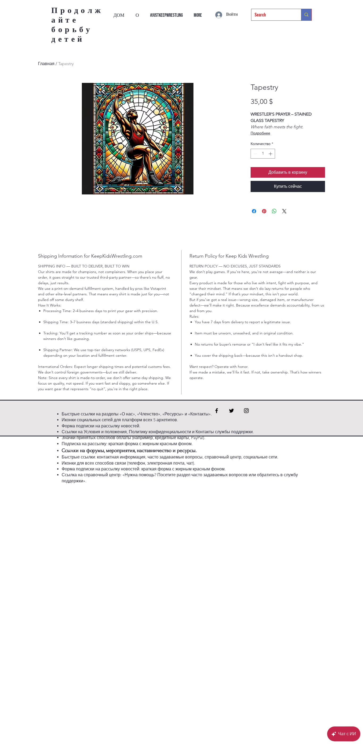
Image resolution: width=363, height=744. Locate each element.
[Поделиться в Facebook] (254, 211)
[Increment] (271, 153)
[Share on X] (284, 211)
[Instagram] (246, 410)
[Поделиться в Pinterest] (264, 211)
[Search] (306, 14)
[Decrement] (254, 153)
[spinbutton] (263, 153)
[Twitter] (231, 410)
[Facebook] (216, 410)
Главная (46, 63)
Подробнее (260, 133)
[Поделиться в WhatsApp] (274, 211)
